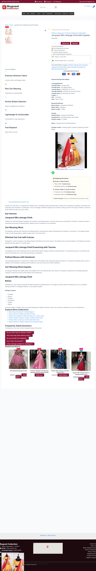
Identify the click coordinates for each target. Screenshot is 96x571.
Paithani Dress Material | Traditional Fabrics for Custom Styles (26, 316)
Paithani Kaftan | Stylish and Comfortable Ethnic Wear (24, 320)
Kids (39, 13)
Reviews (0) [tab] (18, 202)
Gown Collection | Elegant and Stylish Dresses (22, 314)
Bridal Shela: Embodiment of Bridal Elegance (21, 312)
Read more (39, 375)
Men (44, 13)
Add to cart (65, 43)
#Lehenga (73, 67)
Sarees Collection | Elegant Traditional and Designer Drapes (26, 321)
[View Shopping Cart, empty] (93, 7)
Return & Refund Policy (89, 548)
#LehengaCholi (81, 67)
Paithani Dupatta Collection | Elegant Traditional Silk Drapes (26, 318)
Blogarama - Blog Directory (48, 535)
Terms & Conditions (90, 549)
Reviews (71, 13)
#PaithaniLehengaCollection (59, 69)
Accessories (49, 13)
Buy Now (75, 43)
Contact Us (65, 13)
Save (7, 27)
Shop (28, 13)
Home (24, 13)
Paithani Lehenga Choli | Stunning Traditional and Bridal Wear (68, 33)
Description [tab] (12, 202)
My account (58, 13)
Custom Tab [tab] (25, 202)
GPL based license (79, 169)
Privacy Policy (92, 551)
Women (33, 13)
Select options (21, 376)
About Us (93, 545)
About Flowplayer (71, 169)
